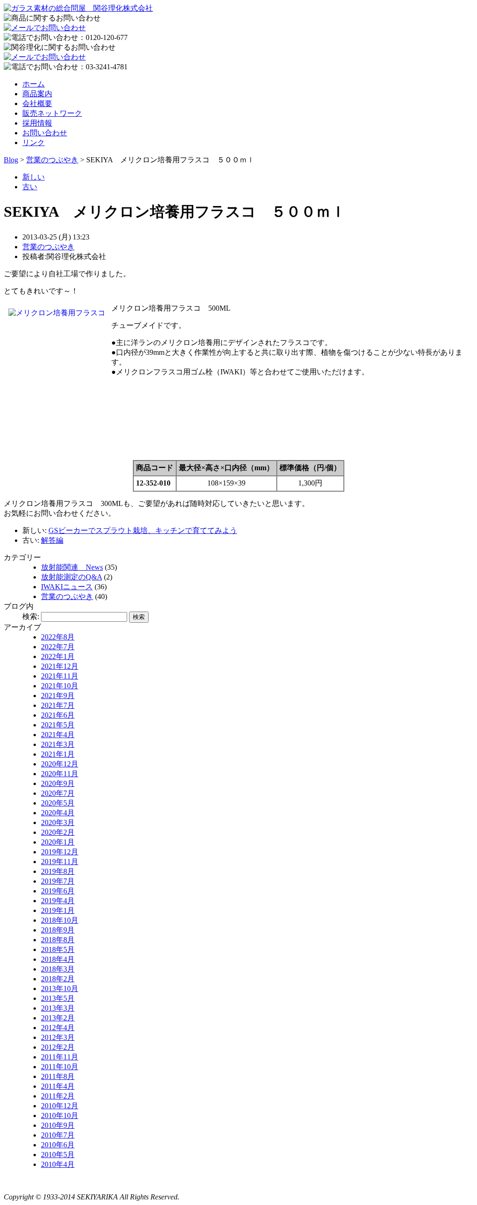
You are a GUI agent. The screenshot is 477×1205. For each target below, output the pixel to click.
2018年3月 (58, 969)
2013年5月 (58, 998)
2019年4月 (58, 901)
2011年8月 (58, 1076)
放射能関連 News (72, 567)
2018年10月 (59, 920)
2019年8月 (58, 871)
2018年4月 (58, 959)
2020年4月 (58, 813)
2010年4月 (58, 1164)
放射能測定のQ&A (71, 577)
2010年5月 (58, 1154)
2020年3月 (58, 822)
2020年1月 (58, 842)
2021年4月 (58, 735)
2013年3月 (58, 1008)
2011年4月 (58, 1086)
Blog (11, 160)
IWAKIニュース (67, 587)
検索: (30, 616)
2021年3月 (58, 744)
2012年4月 (58, 1028)
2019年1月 (58, 910)
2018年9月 (58, 930)
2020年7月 (58, 793)
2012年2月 (58, 1047)
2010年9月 (58, 1125)
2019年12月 (59, 852)
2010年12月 (59, 1106)
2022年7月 (58, 647)
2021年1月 (58, 754)
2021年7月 (58, 705)
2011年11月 (59, 1057)
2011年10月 (59, 1067)
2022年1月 (58, 656)
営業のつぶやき (52, 160)
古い (29, 187)
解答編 (52, 540)
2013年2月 (58, 1018)
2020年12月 (59, 764)
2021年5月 (58, 725)
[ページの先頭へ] (23, 1181)
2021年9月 (58, 695)
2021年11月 (59, 676)
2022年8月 (58, 637)
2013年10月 (59, 988)
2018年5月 (58, 949)
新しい (33, 177)
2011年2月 (58, 1096)
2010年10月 (59, 1115)
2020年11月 (59, 774)
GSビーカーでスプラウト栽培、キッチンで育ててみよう (142, 530)
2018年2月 (58, 979)
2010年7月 (58, 1135)
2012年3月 (58, 1037)
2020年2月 (58, 832)
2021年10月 (59, 686)
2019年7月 (58, 881)
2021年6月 (58, 715)
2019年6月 (58, 891)
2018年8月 (58, 940)
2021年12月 (59, 666)
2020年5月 (58, 803)
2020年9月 (58, 783)
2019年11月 (59, 861)
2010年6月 (58, 1145)
